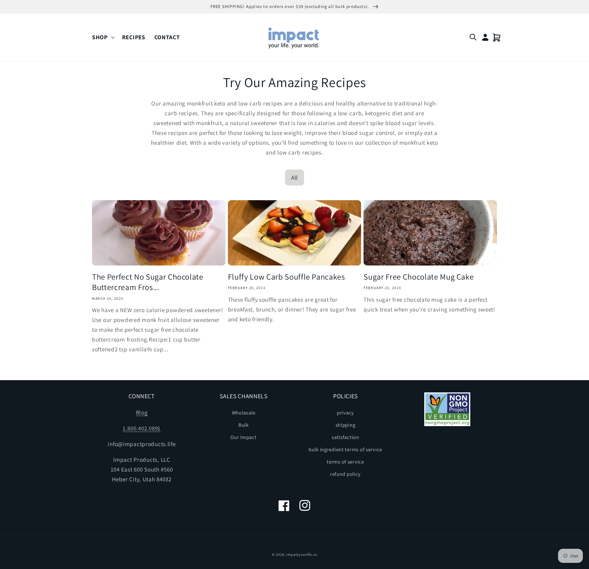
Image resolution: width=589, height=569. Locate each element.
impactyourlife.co (301, 554)
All (294, 177)
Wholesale (243, 412)
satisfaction (345, 437)
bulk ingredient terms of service (345, 449)
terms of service (345, 461)
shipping (346, 425)
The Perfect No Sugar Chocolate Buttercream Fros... (147, 282)
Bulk (243, 425)
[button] (103, 37)
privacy (345, 412)
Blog (142, 412)
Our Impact (243, 437)
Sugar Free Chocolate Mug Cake (419, 277)
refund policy (345, 474)
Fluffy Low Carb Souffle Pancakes (286, 277)
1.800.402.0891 (142, 428)
